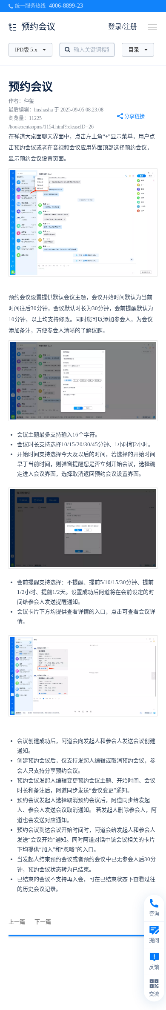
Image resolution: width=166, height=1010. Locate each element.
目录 (133, 49)
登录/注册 (122, 26)
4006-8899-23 (66, 6)
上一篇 (17, 922)
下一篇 (42, 922)
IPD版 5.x (26, 49)
